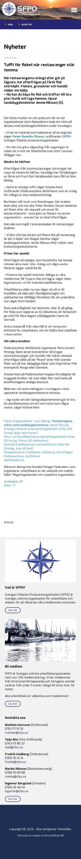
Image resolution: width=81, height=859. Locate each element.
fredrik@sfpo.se (15, 762)
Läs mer (12, 610)
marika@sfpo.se (15, 776)
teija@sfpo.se (14, 747)
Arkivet (8, 522)
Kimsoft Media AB (54, 835)
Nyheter (26, 24)
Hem (10, 24)
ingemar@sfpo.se (16, 791)
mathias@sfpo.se (16, 733)
